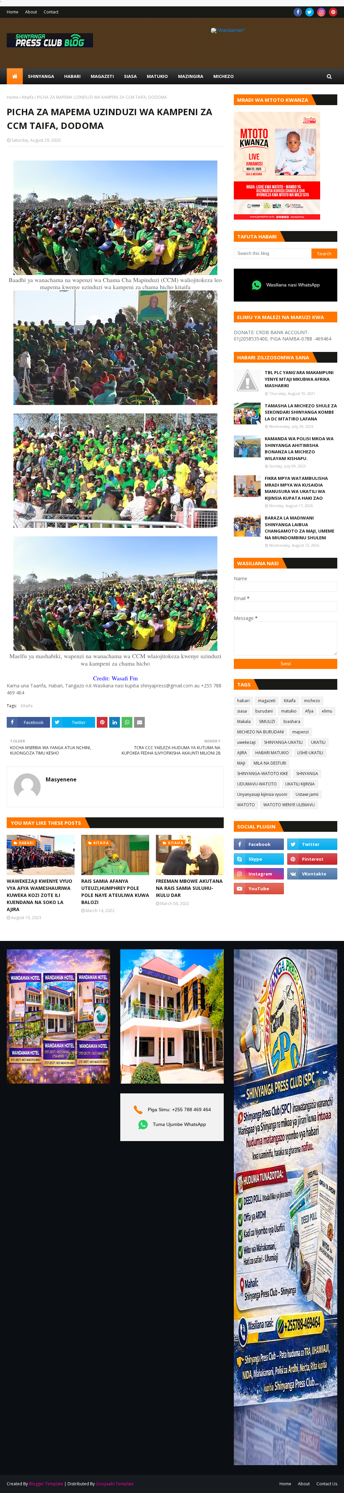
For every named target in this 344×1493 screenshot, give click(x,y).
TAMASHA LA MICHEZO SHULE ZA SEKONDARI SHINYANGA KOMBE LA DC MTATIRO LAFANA (301, 412)
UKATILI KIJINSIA (300, 784)
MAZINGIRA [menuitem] (190, 76)
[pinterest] (333, 12)
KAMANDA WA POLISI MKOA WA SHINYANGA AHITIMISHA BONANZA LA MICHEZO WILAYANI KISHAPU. (299, 448)
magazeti (266, 701)
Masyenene (61, 779)
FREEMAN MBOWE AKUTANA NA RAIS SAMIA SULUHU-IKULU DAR (189, 888)
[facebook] (298, 12)
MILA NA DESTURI (270, 763)
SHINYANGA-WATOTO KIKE (262, 773)
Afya (309, 711)
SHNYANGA (307, 773)
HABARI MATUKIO (272, 753)
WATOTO (246, 805)
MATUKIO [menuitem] (157, 76)
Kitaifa (28, 97)
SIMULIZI (267, 721)
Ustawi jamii (307, 794)
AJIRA (242, 753)
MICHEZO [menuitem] (223, 76)
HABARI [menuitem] (72, 76)
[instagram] (321, 12)
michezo (312, 701)
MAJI (241, 763)
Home (12, 12)
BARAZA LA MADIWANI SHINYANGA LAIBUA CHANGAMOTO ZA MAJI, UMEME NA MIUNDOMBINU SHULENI (299, 528)
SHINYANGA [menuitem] (41, 76)
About (31, 12)
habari (243, 701)
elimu (327, 711)
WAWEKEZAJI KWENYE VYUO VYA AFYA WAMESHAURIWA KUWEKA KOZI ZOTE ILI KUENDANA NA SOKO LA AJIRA (39, 895)
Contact (51, 12)
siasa (242, 711)
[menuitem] (15, 76)
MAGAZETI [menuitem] (102, 76)
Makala (244, 721)
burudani (264, 711)
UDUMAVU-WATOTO (257, 784)
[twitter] (309, 12)
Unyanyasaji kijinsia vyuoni (262, 794)
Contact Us (326, 1484)
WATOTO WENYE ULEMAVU (289, 805)
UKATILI (318, 742)
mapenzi (300, 732)
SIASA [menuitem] (130, 76)
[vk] (312, 873)
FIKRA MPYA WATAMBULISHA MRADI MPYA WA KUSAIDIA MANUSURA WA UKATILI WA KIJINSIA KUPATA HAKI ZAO (296, 488)
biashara (292, 721)
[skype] (259, 859)
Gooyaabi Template (115, 1484)
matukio (289, 711)
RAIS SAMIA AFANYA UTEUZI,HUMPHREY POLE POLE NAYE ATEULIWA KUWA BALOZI (115, 891)
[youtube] (259, 888)
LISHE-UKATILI (310, 753)
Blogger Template (46, 1484)
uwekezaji (246, 742)
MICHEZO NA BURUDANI (260, 732)
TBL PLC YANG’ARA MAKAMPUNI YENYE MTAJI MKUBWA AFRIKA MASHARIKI (299, 379)
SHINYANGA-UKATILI (283, 742)
